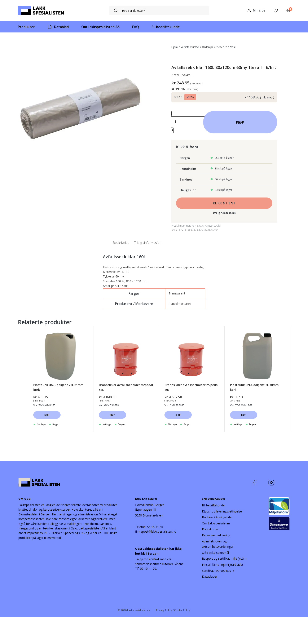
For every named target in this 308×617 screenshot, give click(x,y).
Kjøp (240, 122)
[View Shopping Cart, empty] (288, 10)
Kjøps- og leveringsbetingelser (222, 511)
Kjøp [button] (47, 414)
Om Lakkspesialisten (216, 523)
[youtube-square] (285, 482)
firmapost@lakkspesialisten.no (155, 531)
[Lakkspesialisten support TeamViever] (279, 523)
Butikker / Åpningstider (217, 517)
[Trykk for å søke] (116, 10)
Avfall (233, 47)
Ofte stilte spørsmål (215, 553)
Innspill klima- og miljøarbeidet (222, 565)
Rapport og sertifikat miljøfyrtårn (224, 558)
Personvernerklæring (216, 535)
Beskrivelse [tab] (121, 242)
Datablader (209, 576)
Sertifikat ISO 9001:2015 (218, 571)
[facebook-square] (259, 482)
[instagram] (274, 482)
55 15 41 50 (155, 527)
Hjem (174, 47)
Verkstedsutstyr (190, 47)
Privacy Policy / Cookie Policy (173, 610)
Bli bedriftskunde (213, 505)
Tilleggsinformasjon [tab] (147, 242)
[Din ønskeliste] (275, 10)
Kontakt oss (210, 529)
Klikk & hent (224, 203)
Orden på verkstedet (214, 47)
